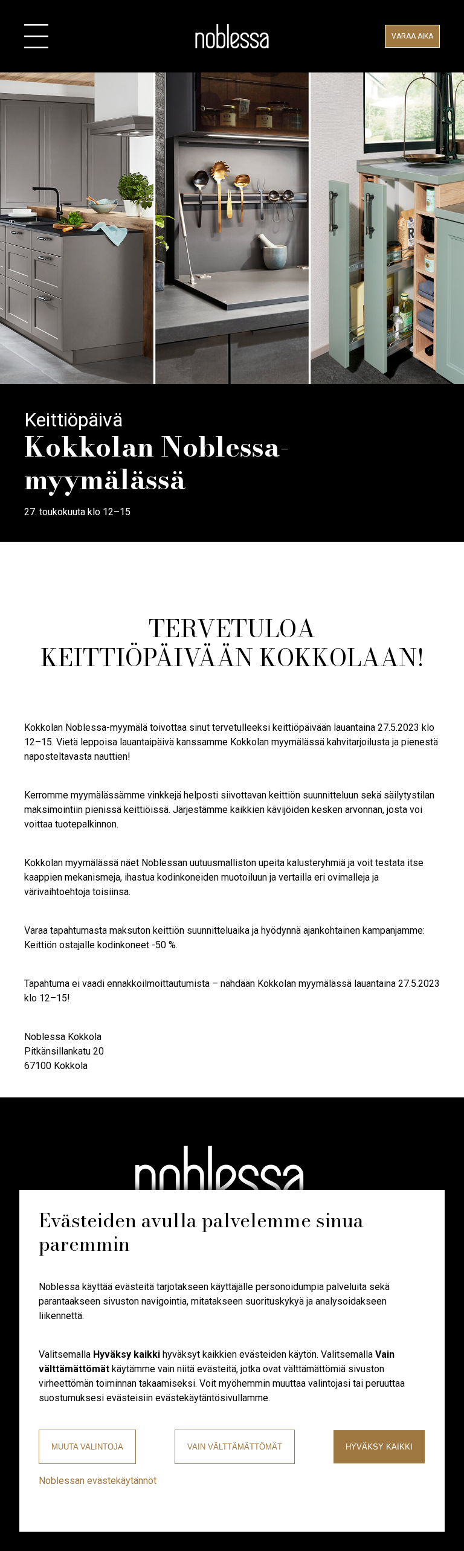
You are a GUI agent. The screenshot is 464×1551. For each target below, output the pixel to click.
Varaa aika (412, 36)
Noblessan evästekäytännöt (97, 1480)
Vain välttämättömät (234, 1446)
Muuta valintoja (87, 1446)
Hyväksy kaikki (379, 1446)
